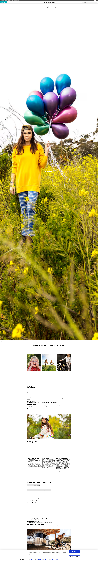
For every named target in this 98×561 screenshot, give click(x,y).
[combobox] (89, 2)
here (55, 7)
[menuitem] (44, 2)
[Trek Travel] (16, 0)
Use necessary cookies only (74, 556)
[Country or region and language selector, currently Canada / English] (94, 0)
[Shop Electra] (6, 0)
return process (28, 399)
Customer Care (4, 341)
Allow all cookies (74, 551)
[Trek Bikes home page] (2, 0)
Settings (57, 559)
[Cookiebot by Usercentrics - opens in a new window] (22, 559)
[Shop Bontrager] (10, 0)
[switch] (39, 559)
